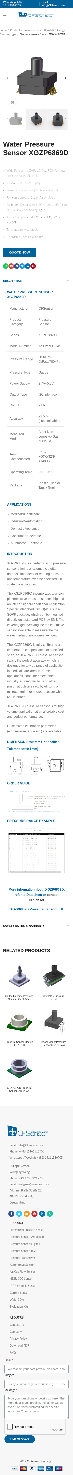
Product (15, 30)
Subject (9, 1375)
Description (12, 280)
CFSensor (33, 1461)
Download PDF (19, 1345)
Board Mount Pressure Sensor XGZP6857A (53, 1044)
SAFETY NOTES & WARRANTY (24, 925)
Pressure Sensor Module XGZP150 (19, 1044)
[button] (19, 252)
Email (7, 1360)
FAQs (13, 1352)
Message (9, 1390)
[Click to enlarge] (12, 102)
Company (16, 1331)
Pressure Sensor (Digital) (39, 30)
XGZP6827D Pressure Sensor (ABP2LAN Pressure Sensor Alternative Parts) (19, 1093)
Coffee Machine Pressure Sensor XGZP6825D (19, 998)
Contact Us (17, 1325)
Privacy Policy (18, 1338)
